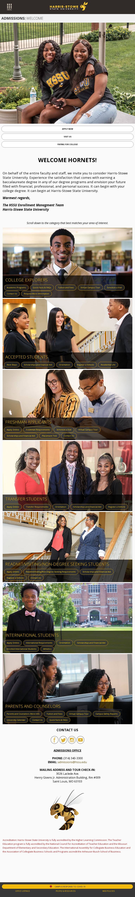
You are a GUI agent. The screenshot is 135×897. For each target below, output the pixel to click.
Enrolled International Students (21, 649)
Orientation (64, 364)
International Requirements (39, 642)
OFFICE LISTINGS (22, 891)
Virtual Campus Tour (90, 287)
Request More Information (36, 293)
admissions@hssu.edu (72, 762)
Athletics (47, 649)
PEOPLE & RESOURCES (65, 891)
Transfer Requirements (37, 506)
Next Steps (12, 364)
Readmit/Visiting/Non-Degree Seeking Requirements (51, 571)
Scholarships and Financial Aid (38, 364)
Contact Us (12, 293)
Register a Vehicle (85, 364)
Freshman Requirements (38, 429)
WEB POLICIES (108, 891)
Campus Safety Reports (106, 713)
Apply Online (13, 429)
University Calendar (16, 720)
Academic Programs (16, 287)
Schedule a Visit (114, 287)
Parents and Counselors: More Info (23, 713)
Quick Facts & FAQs (42, 287)
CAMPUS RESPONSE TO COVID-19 (68, 886)
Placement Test (49, 435)
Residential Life (108, 364)
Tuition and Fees (66, 287)
